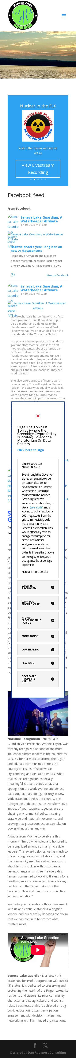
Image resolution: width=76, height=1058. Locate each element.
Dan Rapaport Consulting (47, 1052)
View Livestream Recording (38, 168)
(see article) (37, 507)
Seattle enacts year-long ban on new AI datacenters (36, 249)
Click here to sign (30, 450)
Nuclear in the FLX (38, 106)
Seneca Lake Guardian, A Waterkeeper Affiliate (41, 219)
